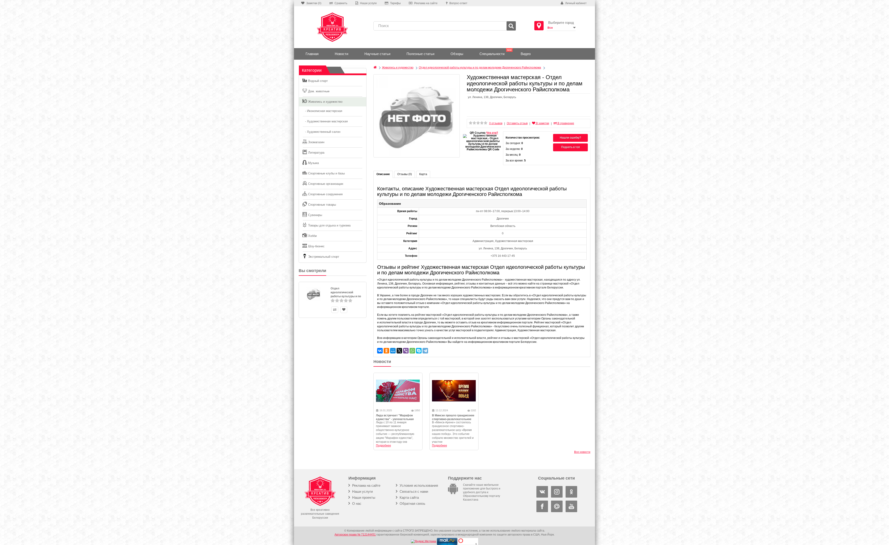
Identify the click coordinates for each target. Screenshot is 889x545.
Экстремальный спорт (323, 256)
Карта (423, 174)
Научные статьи (377, 54)
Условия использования (418, 485)
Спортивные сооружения (325, 194)
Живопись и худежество (325, 101)
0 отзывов (495, 123)
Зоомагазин (316, 142)
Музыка (313, 163)
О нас (356, 503)
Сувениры (315, 215)
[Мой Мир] (393, 350)
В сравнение (565, 123)
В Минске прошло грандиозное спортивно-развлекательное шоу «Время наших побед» (453, 419)
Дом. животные (318, 91)
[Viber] (406, 350)
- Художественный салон (321, 131)
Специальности (491, 54)
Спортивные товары (322, 204)
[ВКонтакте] (380, 350)
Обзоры (457, 54)
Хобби (312, 236)
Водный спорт (318, 81)
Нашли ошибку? (570, 137)
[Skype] (419, 350)
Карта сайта (409, 497)
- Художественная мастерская (325, 121)
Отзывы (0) (404, 174)
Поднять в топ (570, 147)
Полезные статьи (420, 54)
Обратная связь (412, 503)
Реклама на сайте (365, 485)
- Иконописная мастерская (322, 111)
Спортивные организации (325, 184)
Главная (312, 54)
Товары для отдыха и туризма (329, 225)
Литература (316, 152)
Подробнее (383, 445)
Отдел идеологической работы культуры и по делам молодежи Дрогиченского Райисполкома (480, 67)
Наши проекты (363, 497)
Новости (341, 54)
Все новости (582, 452)
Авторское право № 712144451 (355, 534)
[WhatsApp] (412, 350)
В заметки (542, 123)
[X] (399, 350)
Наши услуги (362, 491)
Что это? (492, 132)
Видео (526, 54)
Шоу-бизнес (316, 246)
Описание (383, 174)
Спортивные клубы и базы (326, 173)
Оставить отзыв (517, 123)
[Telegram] (425, 350)
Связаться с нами (413, 491)
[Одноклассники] (386, 350)
